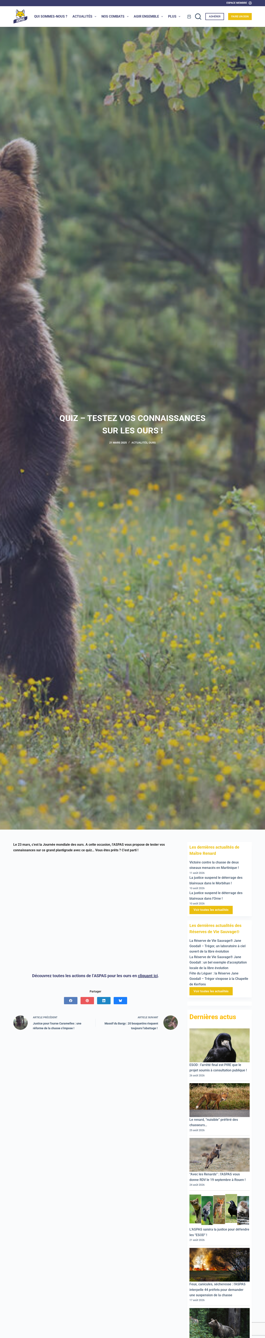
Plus (172, 16)
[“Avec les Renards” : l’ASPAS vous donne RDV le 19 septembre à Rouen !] (219, 1155)
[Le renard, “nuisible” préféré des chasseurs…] (219, 1100)
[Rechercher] (198, 16)
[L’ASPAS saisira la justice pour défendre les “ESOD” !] (219, 1210)
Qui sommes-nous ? (50, 16)
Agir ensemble (146, 16)
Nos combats (112, 16)
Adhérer (214, 16)
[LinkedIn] (104, 1000)
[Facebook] (70, 1000)
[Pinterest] (87, 1000)
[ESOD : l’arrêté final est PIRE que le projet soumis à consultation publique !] (219, 1046)
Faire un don (240, 16)
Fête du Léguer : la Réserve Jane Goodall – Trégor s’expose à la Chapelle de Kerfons (218, 978)
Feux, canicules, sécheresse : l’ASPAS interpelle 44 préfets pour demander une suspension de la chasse (217, 1289)
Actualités (82, 16)
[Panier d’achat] (189, 16)
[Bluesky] (120, 1000)
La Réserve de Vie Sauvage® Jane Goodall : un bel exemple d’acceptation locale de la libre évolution (218, 962)
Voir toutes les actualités (211, 910)
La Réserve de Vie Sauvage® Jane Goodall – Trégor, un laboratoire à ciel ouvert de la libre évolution (217, 946)
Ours (152, 442)
